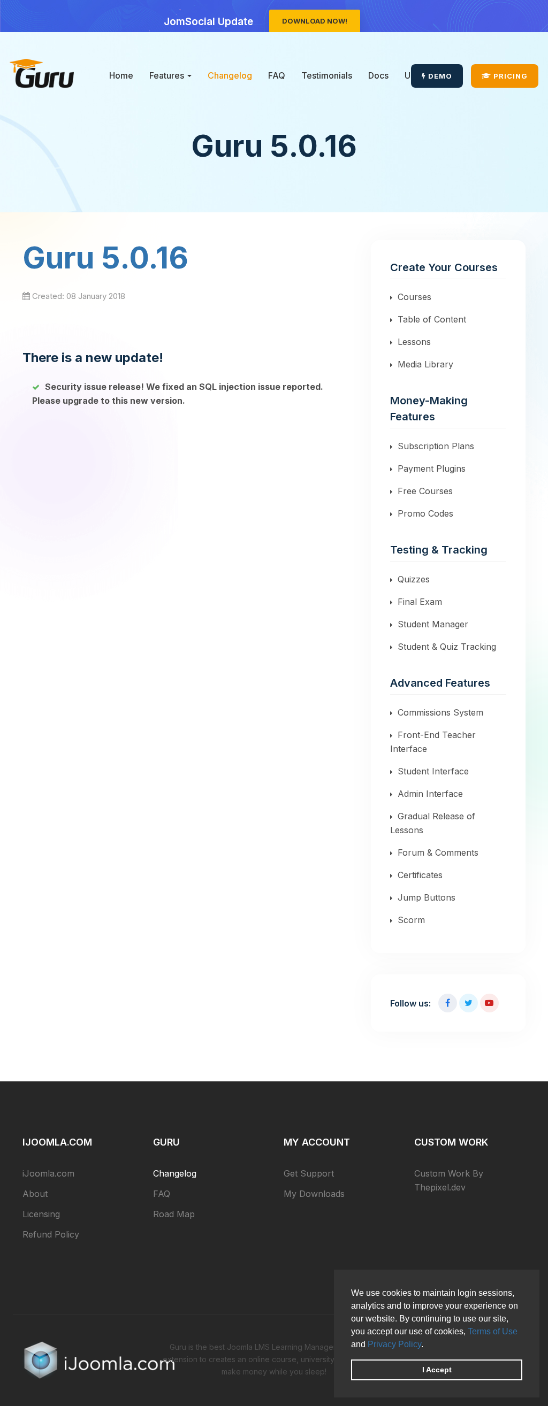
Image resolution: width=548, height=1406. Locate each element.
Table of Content (432, 319)
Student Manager (433, 624)
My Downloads (314, 1193)
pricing (509, 76)
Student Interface (433, 771)
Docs (378, 75)
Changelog (230, 75)
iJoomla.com (48, 1173)
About (35, 1193)
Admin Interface (430, 793)
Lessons (414, 341)
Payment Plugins (432, 468)
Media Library (425, 364)
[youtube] (489, 1003)
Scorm (411, 920)
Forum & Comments (438, 852)
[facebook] (447, 1003)
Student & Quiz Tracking (447, 646)
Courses (414, 296)
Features (167, 75)
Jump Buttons (426, 897)
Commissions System (440, 712)
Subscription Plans (436, 446)
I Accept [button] (437, 1369)
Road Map (174, 1214)
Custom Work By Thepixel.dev (448, 1180)
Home (121, 75)
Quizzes (414, 579)
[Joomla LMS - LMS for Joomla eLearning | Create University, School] (42, 73)
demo (439, 76)
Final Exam (420, 601)
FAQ (276, 75)
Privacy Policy (394, 1344)
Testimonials (326, 75)
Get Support (309, 1173)
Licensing (41, 1214)
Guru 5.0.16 (105, 258)
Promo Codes (425, 513)
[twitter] (468, 1003)
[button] (427, 1345)
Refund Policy (50, 1234)
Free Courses (425, 491)
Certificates (420, 875)
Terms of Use (492, 1331)
